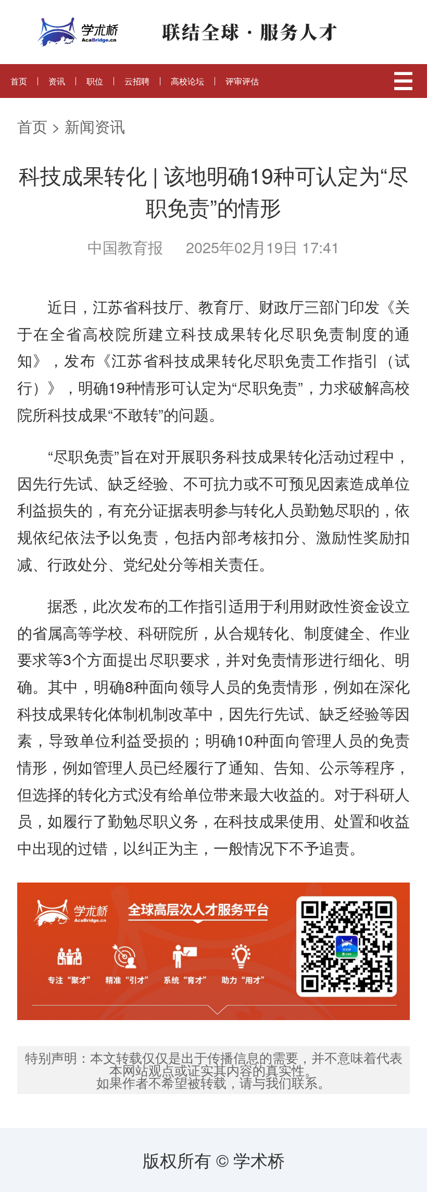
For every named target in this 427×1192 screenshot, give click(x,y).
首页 (18, 81)
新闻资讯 (95, 125)
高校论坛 (187, 81)
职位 (94, 81)
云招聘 (136, 81)
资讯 (56, 81)
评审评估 (242, 81)
